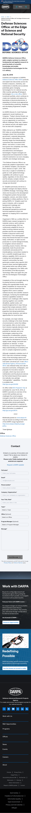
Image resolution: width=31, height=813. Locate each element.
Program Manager (9, 521)
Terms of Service (18, 562)
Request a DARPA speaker (15, 465)
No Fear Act (22, 777)
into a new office (16, 94)
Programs (6, 729)
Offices (5, 737)
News (8, 16)
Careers (5, 757)
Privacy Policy (7, 562)
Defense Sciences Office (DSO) (13, 79)
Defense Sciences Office (8, 436)
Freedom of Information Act (14, 796)
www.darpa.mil (21, 417)
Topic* (3, 507)
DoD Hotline (14, 793)
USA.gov (14, 808)
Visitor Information (14, 782)
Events (5, 749)
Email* (3, 477)
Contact (22, 785)
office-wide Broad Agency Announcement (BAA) (15, 364)
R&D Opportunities (9, 724)
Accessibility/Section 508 (9, 777)
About (5, 765)
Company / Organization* (9, 492)
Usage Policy (14, 775)
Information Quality (14, 799)
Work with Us (7, 716)
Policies (9, 772)
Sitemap (19, 780)
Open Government (14, 802)
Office (6, 514)
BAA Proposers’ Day (18, 388)
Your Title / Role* (6, 499)
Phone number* (6, 485)
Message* (4, 529)
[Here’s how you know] (15, 2)
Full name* (4, 470)
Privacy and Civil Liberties (14, 805)
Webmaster (10, 780)
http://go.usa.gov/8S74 (10, 410)
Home (2, 16)
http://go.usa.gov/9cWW (10, 384)
